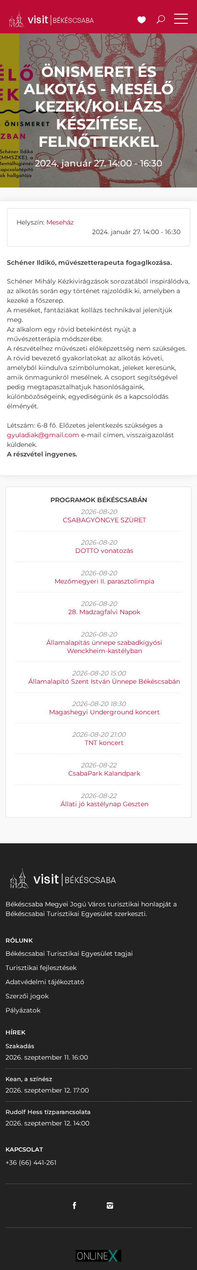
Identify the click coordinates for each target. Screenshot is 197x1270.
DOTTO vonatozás (104, 551)
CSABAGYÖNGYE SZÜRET (104, 520)
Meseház (60, 222)
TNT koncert (104, 743)
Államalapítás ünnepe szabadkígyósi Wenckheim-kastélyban (104, 646)
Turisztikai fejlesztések (41, 968)
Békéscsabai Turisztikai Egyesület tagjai (69, 953)
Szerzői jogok (27, 996)
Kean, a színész (28, 1078)
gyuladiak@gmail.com (43, 435)
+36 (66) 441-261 (30, 1162)
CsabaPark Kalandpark (104, 773)
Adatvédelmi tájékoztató (44, 982)
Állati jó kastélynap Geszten (104, 804)
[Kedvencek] (141, 20)
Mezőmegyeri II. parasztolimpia (104, 581)
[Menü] (181, 20)
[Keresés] (161, 20)
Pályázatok (22, 1010)
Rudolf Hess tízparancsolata (48, 1111)
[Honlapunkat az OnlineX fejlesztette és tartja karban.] (98, 1255)
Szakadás (19, 1046)
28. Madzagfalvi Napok (104, 612)
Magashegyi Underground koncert (104, 712)
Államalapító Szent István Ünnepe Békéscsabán (104, 681)
